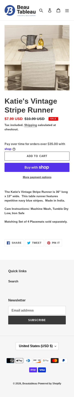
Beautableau (29, 383)
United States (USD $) (36, 346)
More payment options (37, 177)
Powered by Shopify (49, 383)
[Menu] (67, 10)
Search (13, 281)
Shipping (30, 125)
